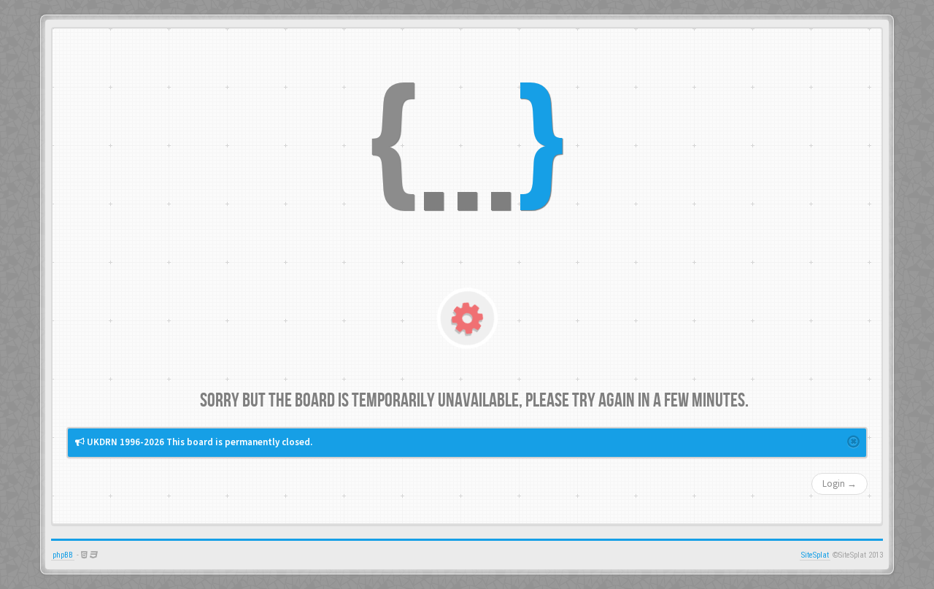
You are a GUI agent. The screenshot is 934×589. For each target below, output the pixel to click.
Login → (839, 483)
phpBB (63, 555)
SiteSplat (815, 555)
